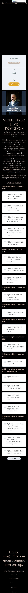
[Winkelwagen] (26, 3)
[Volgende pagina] (19, 458)
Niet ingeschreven (14, 62)
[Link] (2, 3)
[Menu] (22, 3)
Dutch (16, 1)
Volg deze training (14, 84)
